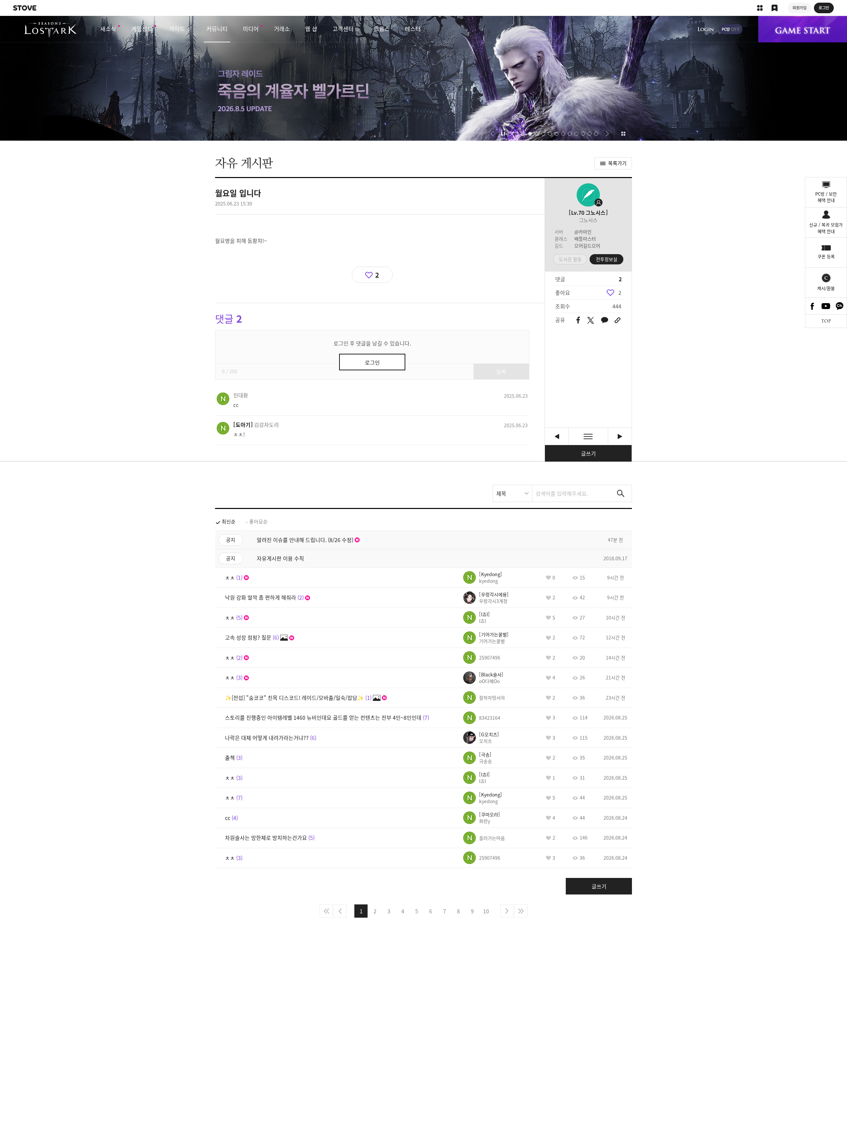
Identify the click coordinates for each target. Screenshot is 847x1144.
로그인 (705, 29)
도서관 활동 (570, 259)
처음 (326, 911)
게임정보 (142, 28)
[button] (492, 134)
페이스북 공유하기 (578, 320)
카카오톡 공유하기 (604, 320)
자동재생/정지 (503, 134)
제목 (501, 493)
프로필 (588, 194)
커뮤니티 (217, 28)
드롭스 (382, 28)
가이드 (177, 28)
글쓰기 (588, 453)
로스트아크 (50, 30)
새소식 (108, 28)
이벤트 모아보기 (623, 134)
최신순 (229, 521)
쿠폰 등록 (826, 256)
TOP (826, 321)
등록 (501, 371)
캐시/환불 (826, 288)
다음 (506, 911)
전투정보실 (606, 259)
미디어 (251, 28)
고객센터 (343, 28)
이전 (340, 911)
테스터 (413, 28)
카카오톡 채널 (840, 306)
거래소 (282, 28)
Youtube (826, 306)
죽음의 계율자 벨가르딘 (423, 78)
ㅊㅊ (556, 436)
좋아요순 (258, 521)
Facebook (812, 306)
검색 (620, 493)
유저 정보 (240, 395)
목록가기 (617, 163)
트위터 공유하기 (590, 320)
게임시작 (802, 29)
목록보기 (588, 436)
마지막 (520, 911)
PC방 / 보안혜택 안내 (826, 197)
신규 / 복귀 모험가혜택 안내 (826, 227)
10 (486, 911)
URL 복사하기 (617, 320)
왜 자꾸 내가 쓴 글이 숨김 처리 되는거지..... (620, 436)
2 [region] (619, 293)
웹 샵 (311, 28)
